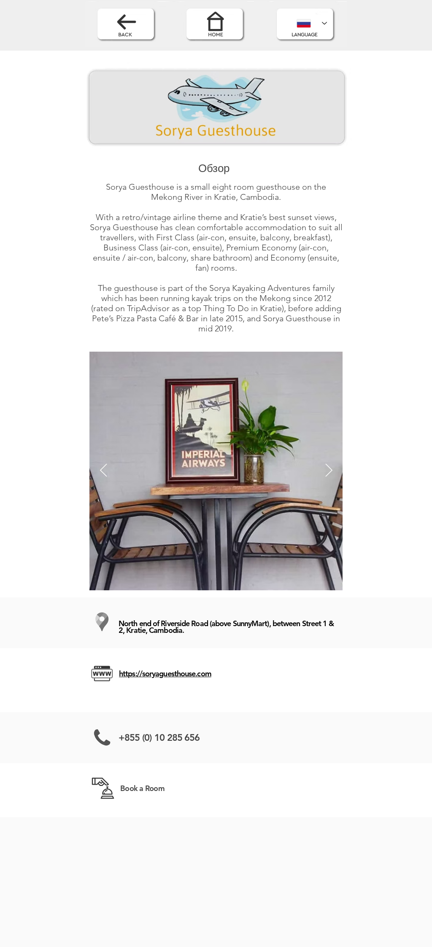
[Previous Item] (103, 471)
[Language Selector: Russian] (312, 23)
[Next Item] (328, 471)
